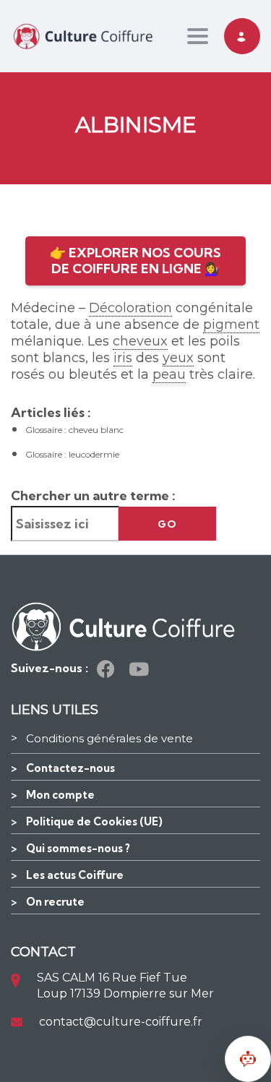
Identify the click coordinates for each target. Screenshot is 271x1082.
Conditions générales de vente (109, 738)
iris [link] (122, 358)
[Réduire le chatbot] (248, 1059)
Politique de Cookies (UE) (94, 821)
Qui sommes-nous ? (78, 848)
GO (167, 524)
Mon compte (60, 795)
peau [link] (169, 374)
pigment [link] (231, 324)
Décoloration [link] (130, 308)
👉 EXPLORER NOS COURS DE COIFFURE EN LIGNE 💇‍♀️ (135, 260)
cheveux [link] (140, 341)
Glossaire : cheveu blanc (74, 429)
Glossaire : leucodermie (72, 454)
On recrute (55, 902)
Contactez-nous (70, 768)
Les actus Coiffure (75, 875)
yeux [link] (178, 358)
